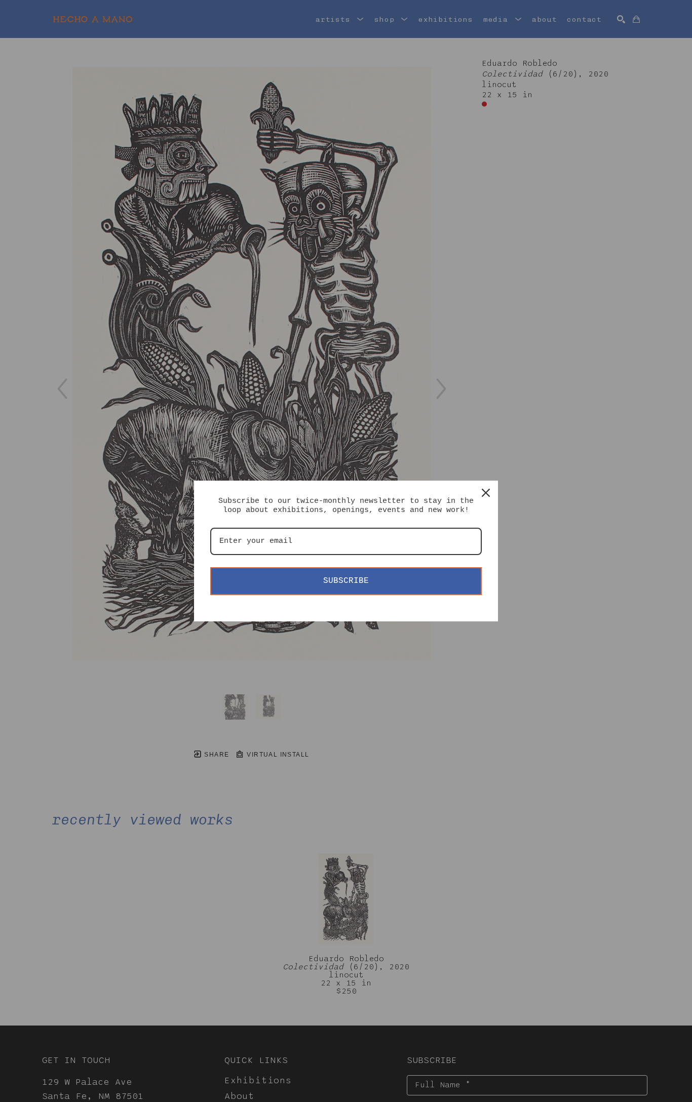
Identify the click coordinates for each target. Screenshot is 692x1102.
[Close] (486, 493)
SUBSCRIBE (346, 580)
